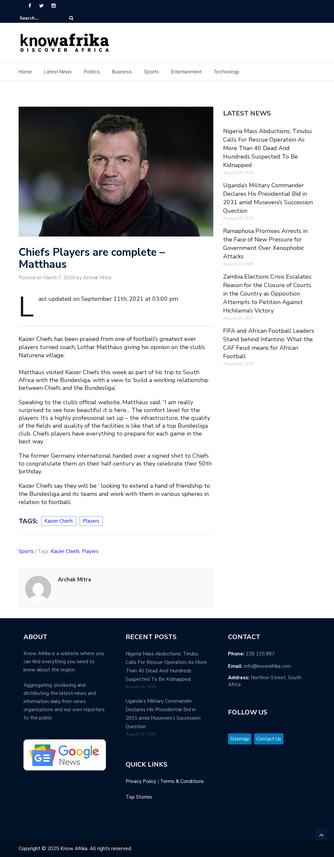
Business (122, 72)
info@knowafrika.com (267, 666)
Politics (92, 72)
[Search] (71, 18)
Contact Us (268, 739)
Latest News (58, 72)
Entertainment (186, 72)
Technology (226, 72)
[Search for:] (39, 18)
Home (25, 72)
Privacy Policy (141, 781)
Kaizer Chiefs (58, 521)
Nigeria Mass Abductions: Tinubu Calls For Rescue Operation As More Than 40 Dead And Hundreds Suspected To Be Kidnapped (267, 148)
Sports (151, 72)
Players (91, 521)
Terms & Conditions (182, 781)
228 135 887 (260, 653)
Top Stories (139, 797)
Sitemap (239, 739)
